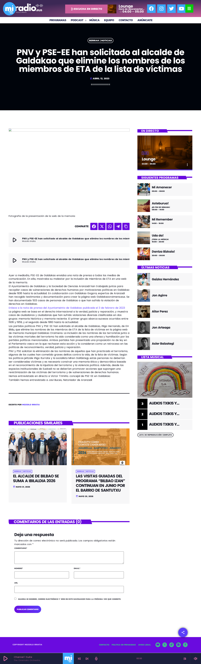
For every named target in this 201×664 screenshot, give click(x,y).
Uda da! (158, 235)
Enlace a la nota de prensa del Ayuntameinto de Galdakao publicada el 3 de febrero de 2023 (67, 308)
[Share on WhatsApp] (110, 226)
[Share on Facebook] (94, 226)
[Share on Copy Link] (126, 226)
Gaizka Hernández (165, 279)
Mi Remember (162, 219)
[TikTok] (171, 644)
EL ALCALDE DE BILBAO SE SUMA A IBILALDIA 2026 (36, 478)
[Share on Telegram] (118, 226)
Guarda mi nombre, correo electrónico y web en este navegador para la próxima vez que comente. (69, 599)
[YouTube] (157, 644)
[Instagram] (161, 8)
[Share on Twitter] (102, 226)
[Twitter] (171, 8)
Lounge (148, 159)
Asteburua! (160, 203)
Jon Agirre (159, 295)
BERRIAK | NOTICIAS (100, 40)
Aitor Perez (160, 311)
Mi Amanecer (162, 187)
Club (145, 153)
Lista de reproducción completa (155, 434)
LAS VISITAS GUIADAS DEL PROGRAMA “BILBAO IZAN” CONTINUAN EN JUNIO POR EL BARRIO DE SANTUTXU (100, 483)
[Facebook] (151, 8)
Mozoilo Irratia (31, 404)
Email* (77, 568)
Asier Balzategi (163, 343)
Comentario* (20, 548)
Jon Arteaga (161, 327)
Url (16, 582)
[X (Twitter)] (164, 644)
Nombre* (18, 568)
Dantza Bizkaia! (163, 252)
